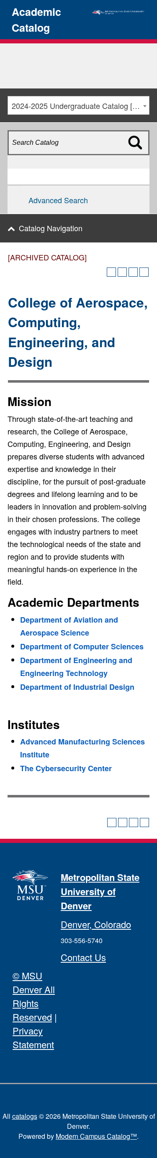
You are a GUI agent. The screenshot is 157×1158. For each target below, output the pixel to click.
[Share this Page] (122, 272)
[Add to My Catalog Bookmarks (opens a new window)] (111, 272)
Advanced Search (58, 199)
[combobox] (78, 105)
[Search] (139, 157)
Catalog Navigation (50, 227)
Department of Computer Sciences (82, 646)
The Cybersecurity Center (66, 768)
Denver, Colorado (96, 924)
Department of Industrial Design (77, 686)
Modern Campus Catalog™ (96, 1136)
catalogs (24, 1116)
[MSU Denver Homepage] (118, 11)
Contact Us (83, 957)
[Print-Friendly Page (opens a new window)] (133, 272)
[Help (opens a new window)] (144, 272)
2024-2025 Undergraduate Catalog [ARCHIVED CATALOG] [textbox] (80, 105)
